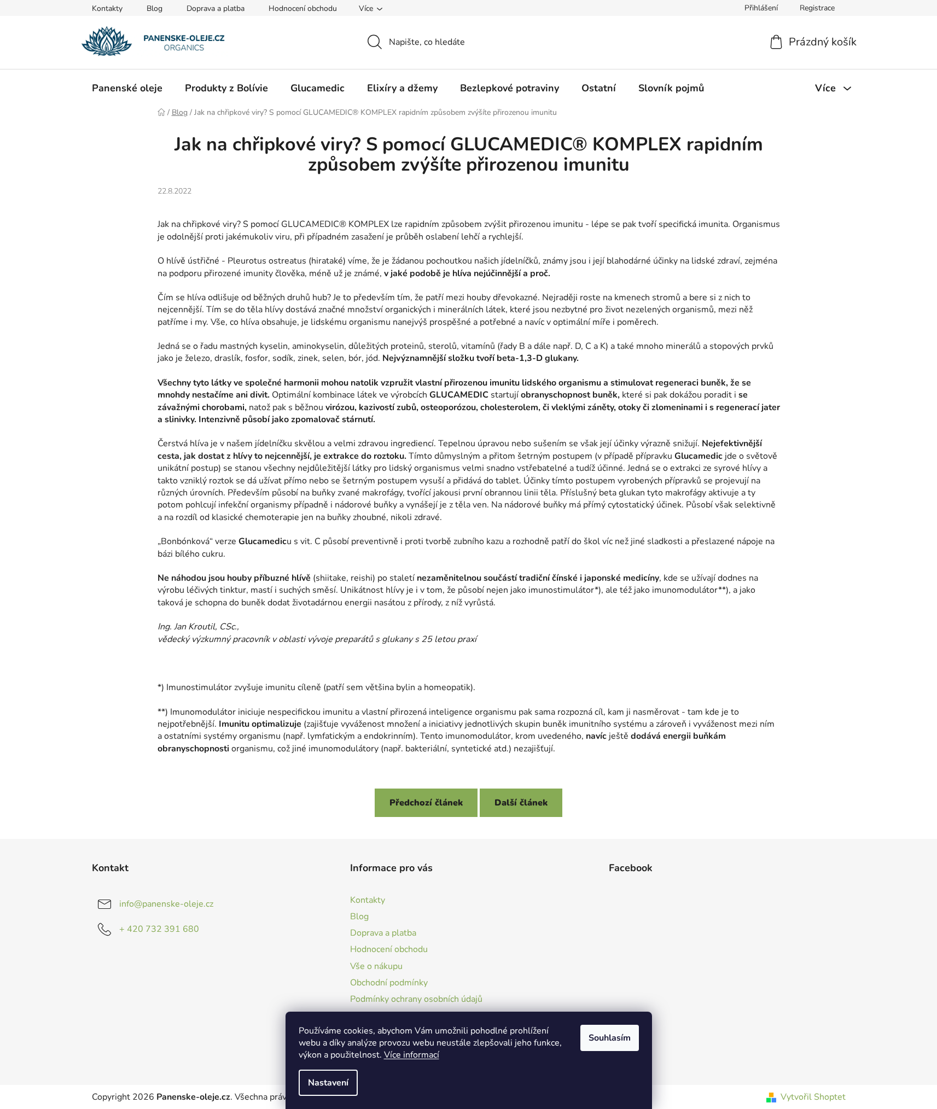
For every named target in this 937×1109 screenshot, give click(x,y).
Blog (154, 8)
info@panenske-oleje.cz (166, 904)
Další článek (521, 803)
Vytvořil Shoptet (813, 1097)
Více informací (411, 1055)
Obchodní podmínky (389, 983)
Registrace (817, 8)
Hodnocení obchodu (303, 8)
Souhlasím (610, 1038)
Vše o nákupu (376, 966)
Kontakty (107, 8)
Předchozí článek (426, 803)
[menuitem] (127, 88)
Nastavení (328, 1083)
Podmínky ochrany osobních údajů (416, 999)
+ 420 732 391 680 (159, 929)
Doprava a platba (216, 8)
